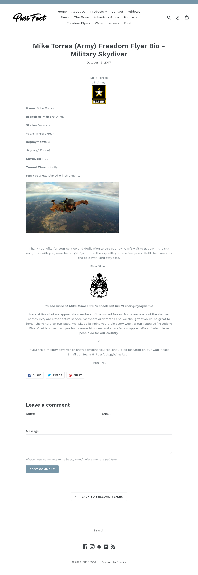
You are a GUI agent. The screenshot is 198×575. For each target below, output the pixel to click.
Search (99, 530)
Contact (117, 11)
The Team (81, 17)
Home (62, 11)
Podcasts (130, 17)
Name (30, 413)
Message (32, 431)
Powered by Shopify (113, 562)
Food (127, 23)
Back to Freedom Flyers (102, 496)
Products (99, 11)
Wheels (113, 23)
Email (106, 413)
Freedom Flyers (78, 23)
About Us (78, 11)
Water (99, 23)
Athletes (134, 11)
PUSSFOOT (89, 562)
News (65, 17)
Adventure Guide (106, 17)
